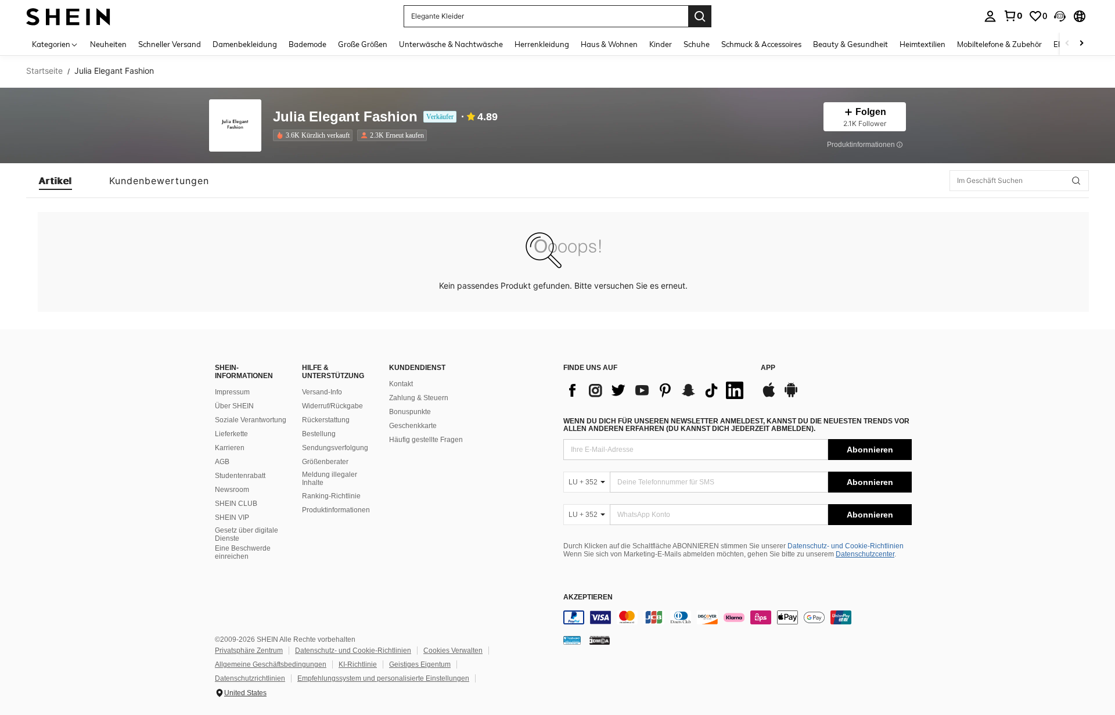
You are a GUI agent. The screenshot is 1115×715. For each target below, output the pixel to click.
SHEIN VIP (232, 517)
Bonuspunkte (410, 412)
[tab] (55, 180)
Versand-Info (322, 392)
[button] (1060, 16)
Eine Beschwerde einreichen (243, 552)
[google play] (791, 395)
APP (768, 368)
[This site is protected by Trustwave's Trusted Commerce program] (572, 639)
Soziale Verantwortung (250, 420)
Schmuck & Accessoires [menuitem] (761, 44)
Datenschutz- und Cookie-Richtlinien (845, 546)
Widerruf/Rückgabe (332, 406)
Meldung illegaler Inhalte (329, 478)
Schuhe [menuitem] (697, 44)
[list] (656, 390)
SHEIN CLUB (236, 504)
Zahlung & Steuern (418, 398)
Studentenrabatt (240, 476)
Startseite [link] (44, 71)
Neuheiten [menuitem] (108, 44)
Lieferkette (231, 434)
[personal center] (990, 16)
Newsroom (232, 490)
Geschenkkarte (413, 426)
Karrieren (229, 448)
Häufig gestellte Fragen (426, 440)
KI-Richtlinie (358, 664)
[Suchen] (699, 16)
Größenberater (325, 462)
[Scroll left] (1067, 44)
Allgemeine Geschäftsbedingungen (270, 664)
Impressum (232, 392)
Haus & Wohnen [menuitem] (609, 44)
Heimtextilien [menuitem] (922, 44)
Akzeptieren (588, 597)
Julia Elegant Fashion (345, 117)
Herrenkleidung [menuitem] (542, 44)
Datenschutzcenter (865, 554)
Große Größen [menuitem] (362, 44)
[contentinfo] (737, 617)
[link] (1013, 16)
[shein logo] (68, 16)
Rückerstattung (326, 420)
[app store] (769, 395)
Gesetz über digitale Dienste (246, 534)
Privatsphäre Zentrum (249, 650)
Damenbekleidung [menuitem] (245, 44)
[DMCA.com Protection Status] (599, 639)
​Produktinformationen (336, 510)
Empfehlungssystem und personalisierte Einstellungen (383, 678)
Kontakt (401, 384)
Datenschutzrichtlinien (250, 678)
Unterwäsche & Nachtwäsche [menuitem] (451, 44)
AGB (222, 462)
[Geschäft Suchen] (1076, 180)
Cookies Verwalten (453, 650)
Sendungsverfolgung (335, 448)
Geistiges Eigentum (420, 664)
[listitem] (315, 135)
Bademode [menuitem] (307, 44)
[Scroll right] (1081, 44)
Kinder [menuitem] (660, 44)
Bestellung (319, 434)
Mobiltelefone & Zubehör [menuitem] (999, 44)
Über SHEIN (234, 406)
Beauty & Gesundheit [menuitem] (850, 44)
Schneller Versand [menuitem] (169, 44)
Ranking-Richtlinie (331, 496)
